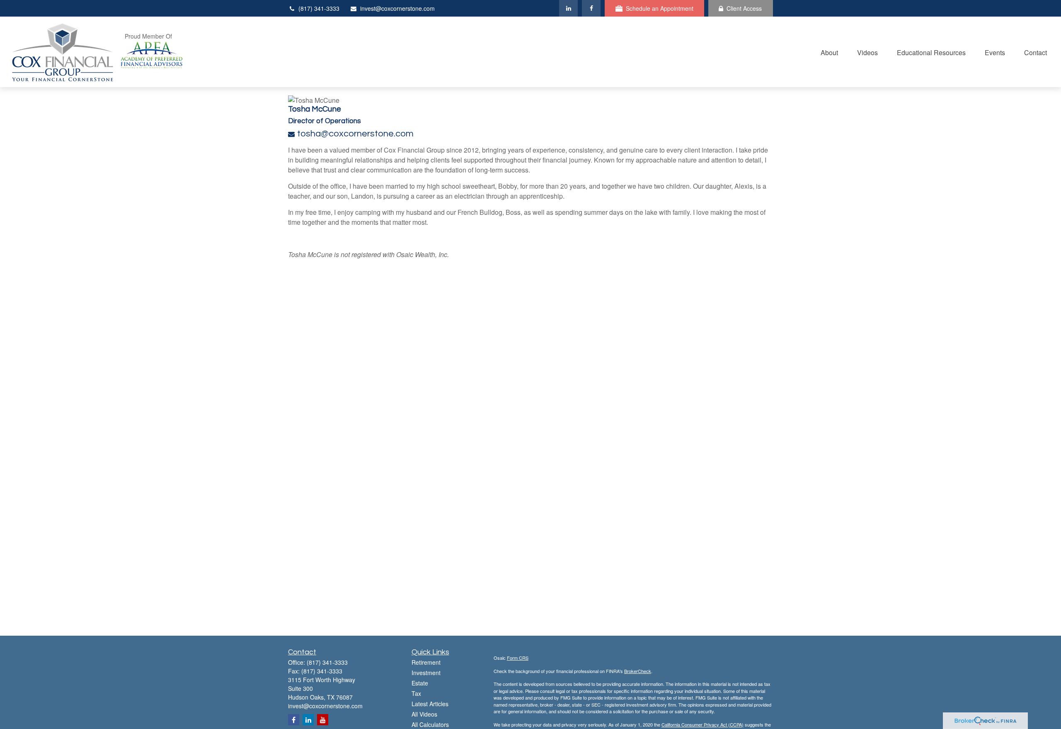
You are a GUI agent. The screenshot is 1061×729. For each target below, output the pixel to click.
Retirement (426, 662)
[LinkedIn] (568, 8)
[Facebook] (591, 8)
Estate (420, 683)
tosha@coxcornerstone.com (355, 134)
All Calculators (430, 724)
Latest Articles (430, 704)
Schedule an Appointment (659, 8)
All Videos (424, 714)
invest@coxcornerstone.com (397, 8)
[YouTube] (322, 719)
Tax (416, 693)
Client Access (744, 8)
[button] (829, 51)
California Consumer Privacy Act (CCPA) (702, 724)
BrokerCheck (637, 671)
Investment (426, 672)
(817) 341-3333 (318, 8)
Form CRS (517, 657)
